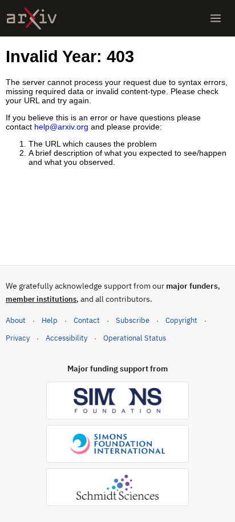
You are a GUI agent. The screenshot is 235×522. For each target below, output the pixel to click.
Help (50, 320)
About (16, 320)
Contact (87, 320)
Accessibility (66, 338)
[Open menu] (215, 18)
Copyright (181, 320)
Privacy (18, 338)
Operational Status (134, 338)
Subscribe (132, 320)
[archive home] (31, 18)
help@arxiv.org (61, 126)
